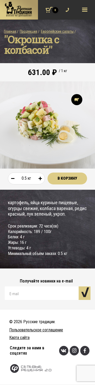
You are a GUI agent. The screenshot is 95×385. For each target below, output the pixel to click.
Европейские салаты (57, 31)
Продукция (28, 31)
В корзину (67, 178)
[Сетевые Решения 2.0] (52, 369)
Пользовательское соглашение (36, 329)
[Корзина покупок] (49, 9)
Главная (10, 31)
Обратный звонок (66, 6)
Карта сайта (19, 337)
